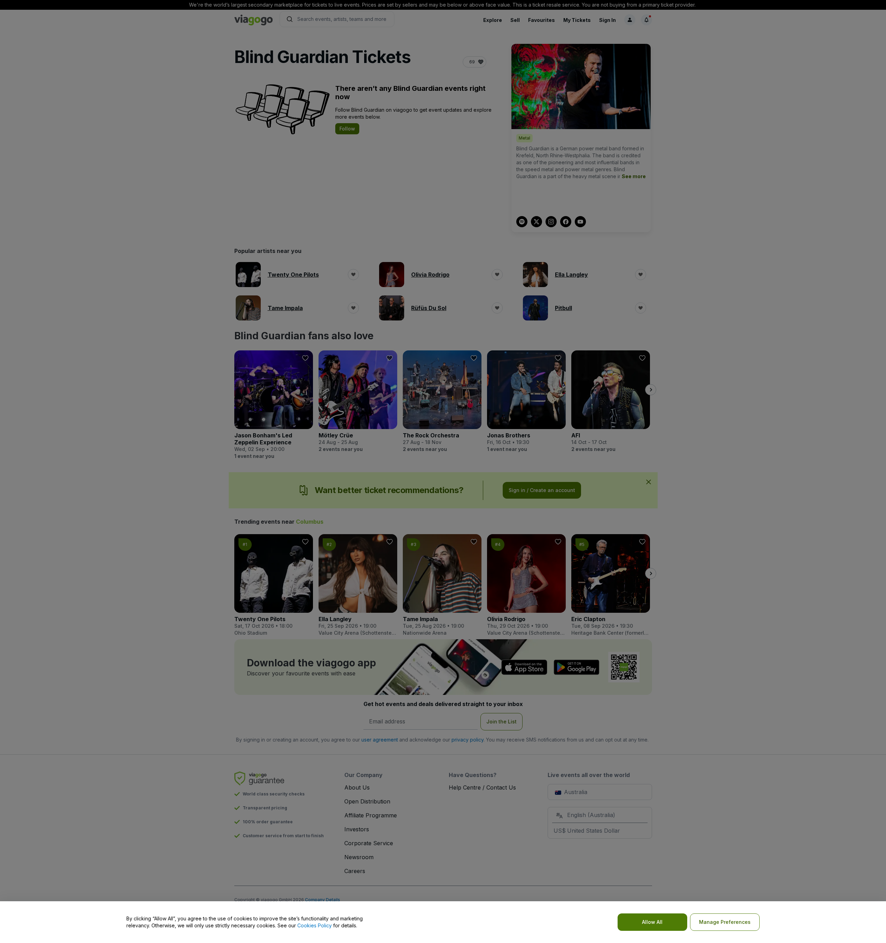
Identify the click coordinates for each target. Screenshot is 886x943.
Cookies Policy (314, 925)
